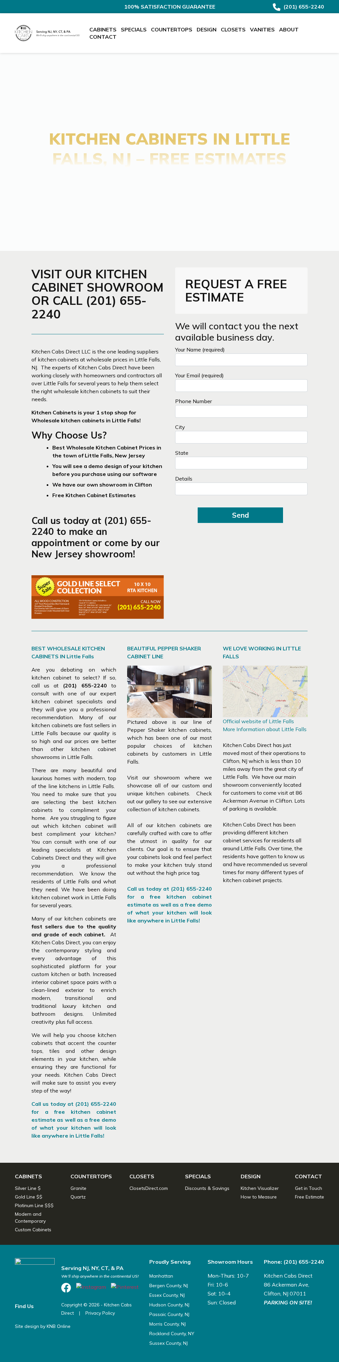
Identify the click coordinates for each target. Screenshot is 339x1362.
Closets (233, 29)
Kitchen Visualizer (260, 1188)
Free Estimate (309, 1197)
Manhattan (161, 1276)
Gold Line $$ (28, 1197)
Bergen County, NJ (168, 1286)
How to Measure (259, 1197)
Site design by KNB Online (43, 1326)
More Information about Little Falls (265, 729)
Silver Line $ (28, 1188)
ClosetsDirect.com (148, 1188)
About (289, 29)
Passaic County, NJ (169, 1314)
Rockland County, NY (171, 1334)
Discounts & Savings (207, 1188)
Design (207, 29)
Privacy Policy (100, 1313)
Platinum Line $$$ (34, 1205)
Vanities (262, 29)
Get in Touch (308, 1188)
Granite (78, 1188)
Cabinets (103, 29)
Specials (134, 29)
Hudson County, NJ (169, 1305)
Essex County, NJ (167, 1295)
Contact (103, 36)
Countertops (171, 29)
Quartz (78, 1197)
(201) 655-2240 (303, 6)
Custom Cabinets (33, 1230)
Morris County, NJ (167, 1324)
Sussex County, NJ (168, 1343)
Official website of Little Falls (258, 721)
